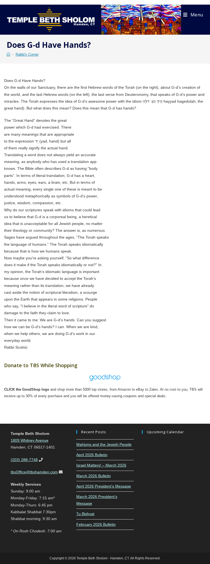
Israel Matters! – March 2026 (101, 465)
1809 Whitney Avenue (29, 440)
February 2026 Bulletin (96, 524)
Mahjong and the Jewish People (104, 444)
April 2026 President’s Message (103, 486)
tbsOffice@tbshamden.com (34, 472)
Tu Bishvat (85, 514)
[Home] (8, 54)
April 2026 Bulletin (91, 455)
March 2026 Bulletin (93, 476)
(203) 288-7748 (24, 460)
